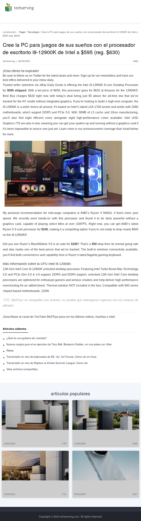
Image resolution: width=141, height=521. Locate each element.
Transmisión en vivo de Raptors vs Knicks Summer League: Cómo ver (47, 363)
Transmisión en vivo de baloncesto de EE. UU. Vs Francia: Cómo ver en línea (51, 356)
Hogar (22, 32)
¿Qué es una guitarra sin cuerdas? (26, 338)
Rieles (10, 350)
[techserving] (19, 6)
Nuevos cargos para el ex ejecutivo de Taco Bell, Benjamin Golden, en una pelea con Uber (59, 344)
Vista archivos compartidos (22, 369)
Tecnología (33, 32)
